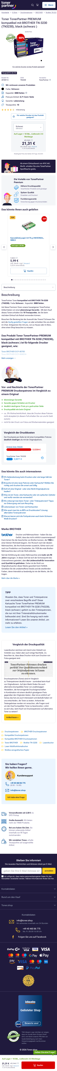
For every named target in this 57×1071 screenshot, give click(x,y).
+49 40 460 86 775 (17, 783)
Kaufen (40, 1065)
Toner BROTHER (11, 743)
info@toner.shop (18, 790)
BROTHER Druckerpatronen (35, 731)
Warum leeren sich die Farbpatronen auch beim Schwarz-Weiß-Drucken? (28, 517)
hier (52, 879)
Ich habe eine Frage (16, 797)
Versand (34, 146)
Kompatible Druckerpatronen (16, 735)
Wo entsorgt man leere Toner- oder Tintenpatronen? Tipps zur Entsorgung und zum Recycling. (29, 502)
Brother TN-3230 (30, 743)
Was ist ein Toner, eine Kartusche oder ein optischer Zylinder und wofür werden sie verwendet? (29, 496)
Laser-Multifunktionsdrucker (16, 746)
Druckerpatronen (26, 12)
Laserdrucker (48, 743)
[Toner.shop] (8, 5)
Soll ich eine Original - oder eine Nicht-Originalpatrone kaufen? (26, 490)
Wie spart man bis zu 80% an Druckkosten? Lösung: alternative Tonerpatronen (26, 511)
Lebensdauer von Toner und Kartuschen (21, 507)
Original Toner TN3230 (14, 447)
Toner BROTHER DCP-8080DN (13, 354)
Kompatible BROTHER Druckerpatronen (21, 739)
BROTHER (39, 12)
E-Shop (14, 12)
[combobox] (28, 127)
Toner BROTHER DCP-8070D (13, 351)
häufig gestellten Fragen (18, 322)
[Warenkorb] (37, 5)
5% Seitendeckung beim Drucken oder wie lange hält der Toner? (28, 478)
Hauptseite (5, 12)
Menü (50, 5)
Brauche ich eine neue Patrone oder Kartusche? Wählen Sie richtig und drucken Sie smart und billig (29, 484)
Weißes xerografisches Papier (17, 750)
